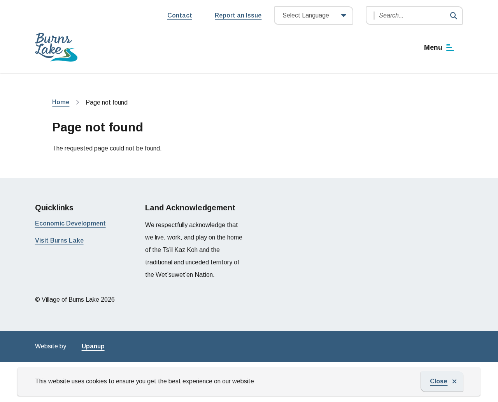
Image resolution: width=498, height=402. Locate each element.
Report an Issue (238, 15)
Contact (179, 15)
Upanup (93, 346)
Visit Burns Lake (59, 240)
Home (60, 102)
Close (438, 381)
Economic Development (70, 223)
